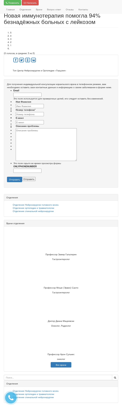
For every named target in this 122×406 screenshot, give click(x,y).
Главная (10, 9)
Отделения (25, 9)
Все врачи (61, 364)
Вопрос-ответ (54, 9)
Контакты (83, 9)
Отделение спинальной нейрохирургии (33, 211)
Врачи (39, 9)
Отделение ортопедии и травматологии (33, 207)
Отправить (14, 179)
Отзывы (70, 9)
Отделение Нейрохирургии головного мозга (35, 204)
